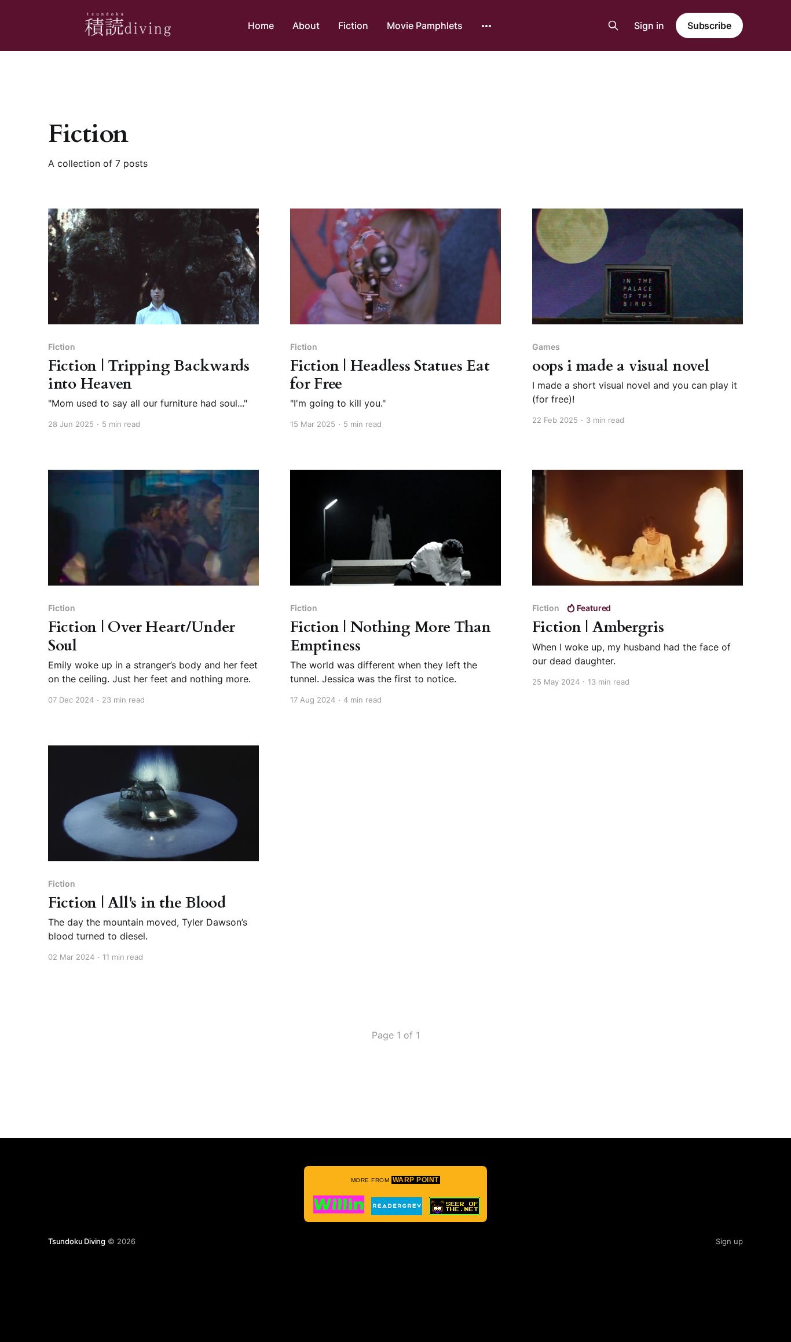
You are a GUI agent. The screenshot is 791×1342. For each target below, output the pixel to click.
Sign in (649, 25)
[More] (486, 26)
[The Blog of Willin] (338, 1204)
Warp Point (416, 1180)
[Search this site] (613, 25)
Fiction (353, 25)
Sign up (729, 1241)
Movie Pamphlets (425, 25)
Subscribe (709, 25)
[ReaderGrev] (396, 1206)
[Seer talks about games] (454, 1206)
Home (261, 25)
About (306, 25)
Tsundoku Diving (76, 1241)
